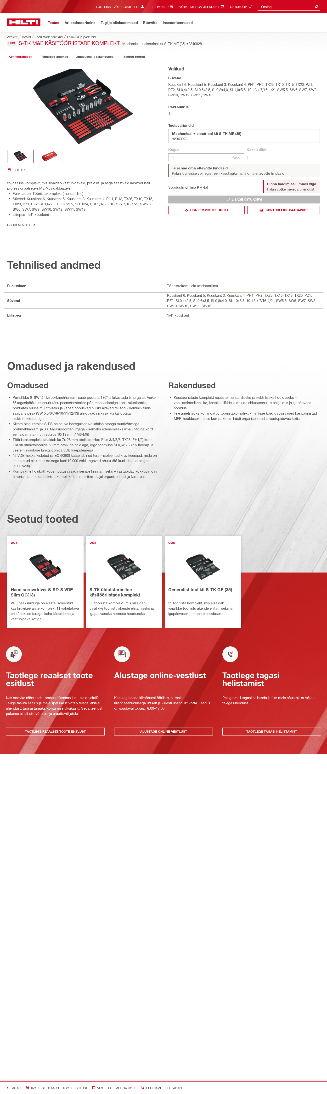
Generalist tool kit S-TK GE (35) (200, 589)
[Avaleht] (23, 22)
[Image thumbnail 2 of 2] (49, 156)
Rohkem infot (18, 225)
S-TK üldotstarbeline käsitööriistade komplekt (115, 592)
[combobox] (289, 7)
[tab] (20, 56)
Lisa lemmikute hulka (209, 210)
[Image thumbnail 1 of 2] (20, 156)
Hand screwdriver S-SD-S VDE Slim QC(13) (42, 592)
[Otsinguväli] (316, 7)
